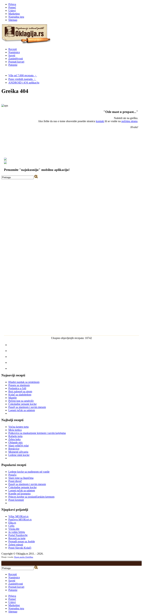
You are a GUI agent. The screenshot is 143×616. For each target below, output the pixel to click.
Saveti (11, 55)
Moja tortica (15, 429)
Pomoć (12, 7)
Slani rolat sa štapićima (20, 477)
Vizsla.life (13, 528)
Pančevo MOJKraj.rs (20, 519)
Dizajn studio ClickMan (23, 557)
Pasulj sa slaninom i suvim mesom (27, 407)
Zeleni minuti (15, 544)
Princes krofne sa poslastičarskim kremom (31, 496)
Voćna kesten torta (18, 426)
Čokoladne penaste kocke (22, 403)
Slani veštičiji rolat (18, 445)
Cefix (11, 525)
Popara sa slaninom (19, 385)
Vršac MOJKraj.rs (18, 516)
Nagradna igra (16, 16)
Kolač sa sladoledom (19, 394)
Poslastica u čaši (17, 388)
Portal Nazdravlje (18, 535)
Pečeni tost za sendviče (21, 400)
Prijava (12, 4)
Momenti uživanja (18, 451)
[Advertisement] (71, 203)
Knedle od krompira (19, 493)
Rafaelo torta (15, 436)
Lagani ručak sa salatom (21, 410)
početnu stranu (129, 121)
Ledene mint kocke (18, 454)
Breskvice (13, 448)
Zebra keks (14, 439)
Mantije (12, 397)
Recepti (12, 49)
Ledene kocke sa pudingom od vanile (29, 471)
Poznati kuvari (16, 61)
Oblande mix (15, 442)
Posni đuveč (15, 481)
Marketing (14, 13)
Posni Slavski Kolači (19, 547)
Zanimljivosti (15, 58)
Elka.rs (12, 522)
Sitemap (12, 19)
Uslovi (12, 10)
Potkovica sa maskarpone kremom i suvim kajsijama (37, 433)
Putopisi (12, 64)
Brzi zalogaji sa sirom (20, 391)
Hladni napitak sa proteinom (23, 382)
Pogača (12, 474)
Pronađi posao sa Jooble (21, 541)
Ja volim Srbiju (16, 532)
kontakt (100, 121)
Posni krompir (16, 499)
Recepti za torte (16, 538)
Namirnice (14, 52)
